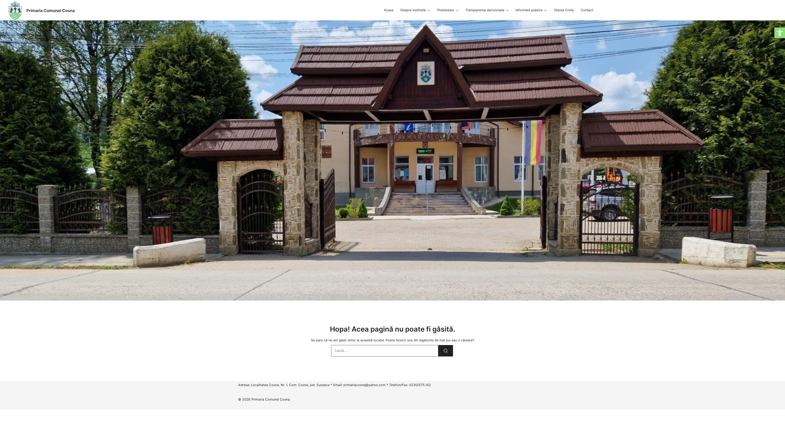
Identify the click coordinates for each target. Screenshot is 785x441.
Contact (587, 10)
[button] (779, 33)
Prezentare (445, 10)
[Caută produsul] (445, 350)
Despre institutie (413, 10)
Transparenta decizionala (484, 10)
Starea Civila (564, 10)
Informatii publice (529, 10)
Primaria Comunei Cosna (50, 10)
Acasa (388, 10)
